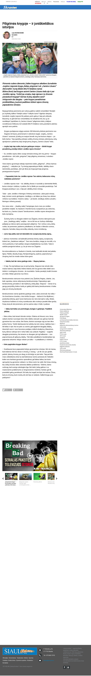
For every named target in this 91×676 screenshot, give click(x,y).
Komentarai (19, 11)
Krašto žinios (59, 11)
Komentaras (12, 658)
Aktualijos (10, 11)
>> (82, 11)
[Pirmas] (10, 7)
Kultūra (36, 11)
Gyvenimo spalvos (21, 660)
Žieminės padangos (65, 330)
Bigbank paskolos (65, 346)
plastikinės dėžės (64, 343)
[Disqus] (29, 416)
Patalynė (62, 337)
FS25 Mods (63, 318)
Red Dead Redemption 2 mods (68, 352)
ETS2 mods (63, 334)
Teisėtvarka (28, 11)
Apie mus (44, 1)
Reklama (49, 1)
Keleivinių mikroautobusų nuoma (69, 325)
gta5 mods (63, 332)
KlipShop (62, 323)
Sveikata (50, 11)
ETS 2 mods (63, 341)
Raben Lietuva (64, 339)
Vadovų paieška (64, 313)
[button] (7, 390)
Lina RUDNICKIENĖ (18, 33)
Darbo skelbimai (64, 311)
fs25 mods (63, 348)
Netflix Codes (63, 314)
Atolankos (76, 11)
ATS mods (63, 336)
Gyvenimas (68, 11)
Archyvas (63, 1)
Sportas (43, 11)
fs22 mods (63, 327)
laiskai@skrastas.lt (49, 660)
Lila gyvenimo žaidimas (66, 329)
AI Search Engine (64, 316)
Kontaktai (5, 663)
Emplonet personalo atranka (68, 345)
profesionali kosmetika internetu (69, 320)
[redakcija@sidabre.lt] (12, 37)
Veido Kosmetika (64, 321)
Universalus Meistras (66, 309)
